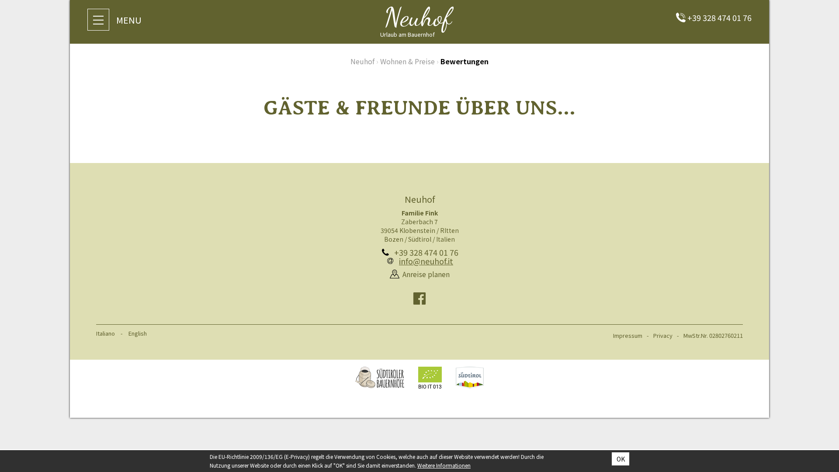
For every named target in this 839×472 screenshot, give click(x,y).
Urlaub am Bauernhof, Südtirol (380, 377)
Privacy (663, 335)
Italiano (105, 333)
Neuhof (362, 61)
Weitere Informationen (444, 465)
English (137, 333)
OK (621, 459)
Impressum (627, 335)
